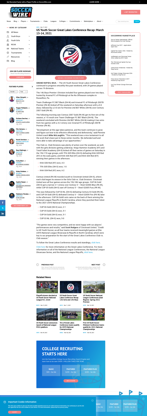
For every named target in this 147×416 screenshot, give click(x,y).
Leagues (53, 21)
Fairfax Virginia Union (23, 175)
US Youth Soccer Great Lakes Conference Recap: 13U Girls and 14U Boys (69, 297)
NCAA (13, 44)
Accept (14, 412)
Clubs (46, 21)
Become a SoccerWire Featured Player (71, 78)
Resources (15, 57)
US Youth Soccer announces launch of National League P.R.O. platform (46, 325)
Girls (61, 332)
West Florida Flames (22, 132)
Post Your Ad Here (124, 92)
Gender (12, 91)
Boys (37, 305)
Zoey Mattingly (21, 150)
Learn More (20, 77)
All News (14, 32)
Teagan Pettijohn (22, 108)
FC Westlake (20, 111)
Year (21, 91)
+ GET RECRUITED (130, 12)
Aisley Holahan (21, 171)
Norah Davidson (21, 140)
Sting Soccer (20, 197)
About (99, 21)
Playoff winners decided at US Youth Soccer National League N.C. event (46, 297)
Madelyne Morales (22, 194)
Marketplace (88, 21)
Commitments (75, 21)
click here (95, 242)
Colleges (62, 21)
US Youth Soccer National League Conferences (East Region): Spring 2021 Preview (93, 298)
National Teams (17, 49)
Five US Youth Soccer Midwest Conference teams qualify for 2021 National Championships (93, 326)
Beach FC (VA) (20, 101)
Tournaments (35, 21)
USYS (37, 27)
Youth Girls (15, 40)
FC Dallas (19, 154)
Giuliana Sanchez (22, 118)
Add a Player (71, 381)
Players (23, 21)
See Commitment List (21, 205)
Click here (40, 247)
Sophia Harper (21, 182)
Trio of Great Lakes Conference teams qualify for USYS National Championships (69, 326)
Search (137, 21)
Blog (15, 21)
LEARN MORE (94, 2)
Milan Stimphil (21, 97)
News (9, 21)
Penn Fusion (20, 143)
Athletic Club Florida (23, 122)
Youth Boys (15, 36)
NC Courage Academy (22, 164)
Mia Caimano (20, 129)
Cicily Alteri (20, 161)
